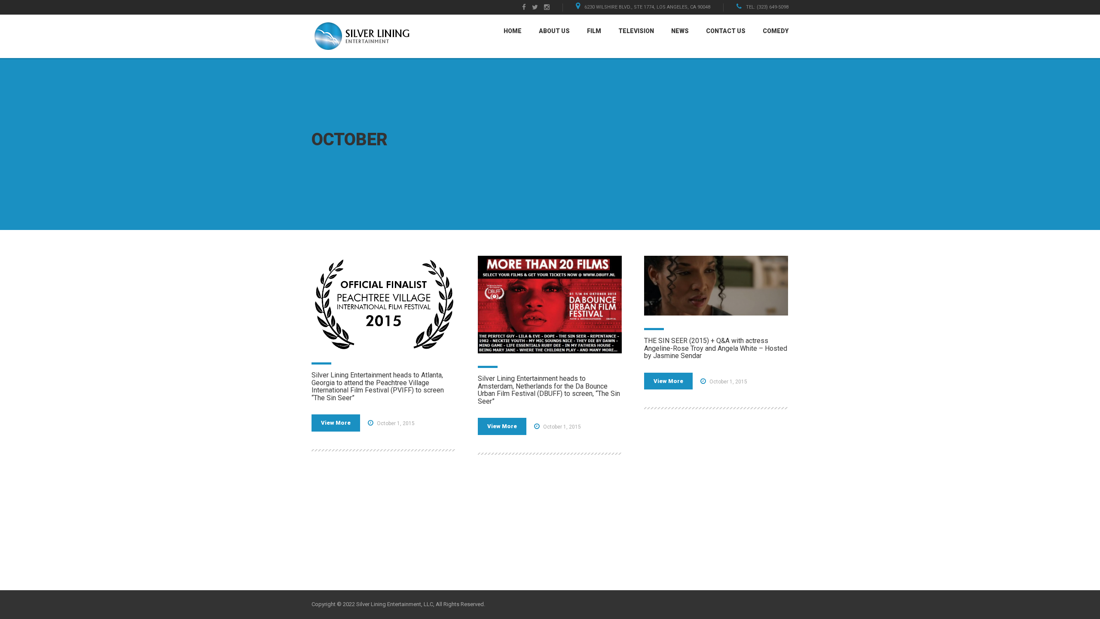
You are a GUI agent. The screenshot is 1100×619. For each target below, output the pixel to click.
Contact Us (726, 31)
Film (594, 31)
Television (636, 31)
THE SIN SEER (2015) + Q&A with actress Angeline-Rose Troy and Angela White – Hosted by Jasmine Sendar (715, 348)
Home (513, 31)
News (680, 31)
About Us (554, 31)
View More (336, 423)
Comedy (775, 31)
